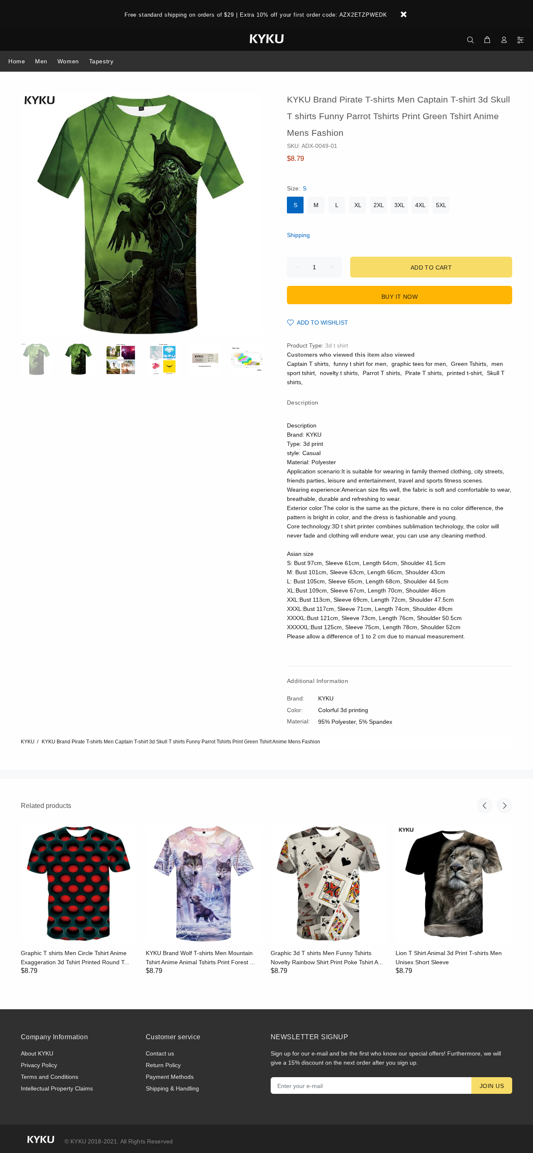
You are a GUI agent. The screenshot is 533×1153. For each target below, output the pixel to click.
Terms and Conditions (49, 1076)
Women (68, 61)
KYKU (28, 742)
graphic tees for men (418, 363)
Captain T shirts (308, 363)
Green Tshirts (468, 363)
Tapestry (101, 61)
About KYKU (37, 1053)
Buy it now (399, 296)
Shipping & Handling (172, 1088)
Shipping (298, 235)
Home (16, 61)
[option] (42, 359)
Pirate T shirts (423, 373)
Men (41, 61)
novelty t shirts (339, 373)
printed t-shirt (464, 373)
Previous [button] (485, 805)
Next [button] (504, 805)
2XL (379, 205)
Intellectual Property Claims (57, 1088)
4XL (420, 205)
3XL (399, 205)
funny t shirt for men (360, 363)
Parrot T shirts (381, 373)
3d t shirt (336, 345)
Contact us (160, 1053)
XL (357, 205)
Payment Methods (170, 1076)
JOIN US (492, 1086)
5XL (441, 205)
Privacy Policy (39, 1065)
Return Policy (163, 1065)
